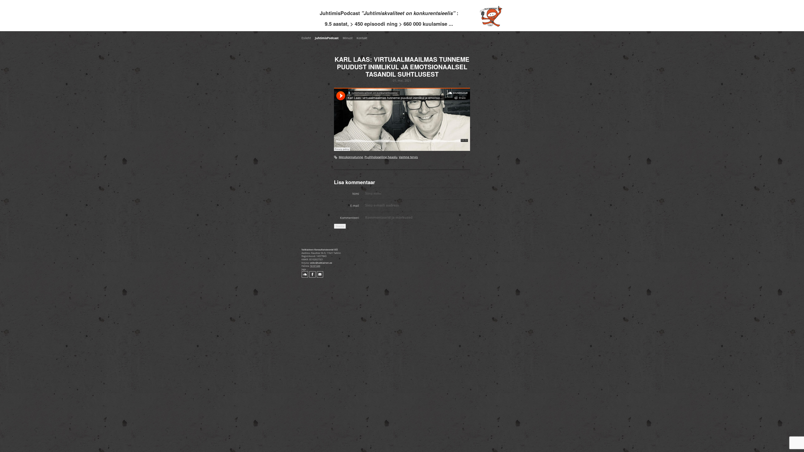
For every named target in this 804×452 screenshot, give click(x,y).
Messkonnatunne (351, 157)
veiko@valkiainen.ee (321, 262)
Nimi (355, 194)
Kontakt (362, 38)
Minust (348, 38)
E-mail (354, 206)
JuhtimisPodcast (327, 38)
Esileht (306, 38)
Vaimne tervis (408, 157)
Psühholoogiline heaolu (381, 157)
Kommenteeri (349, 218)
